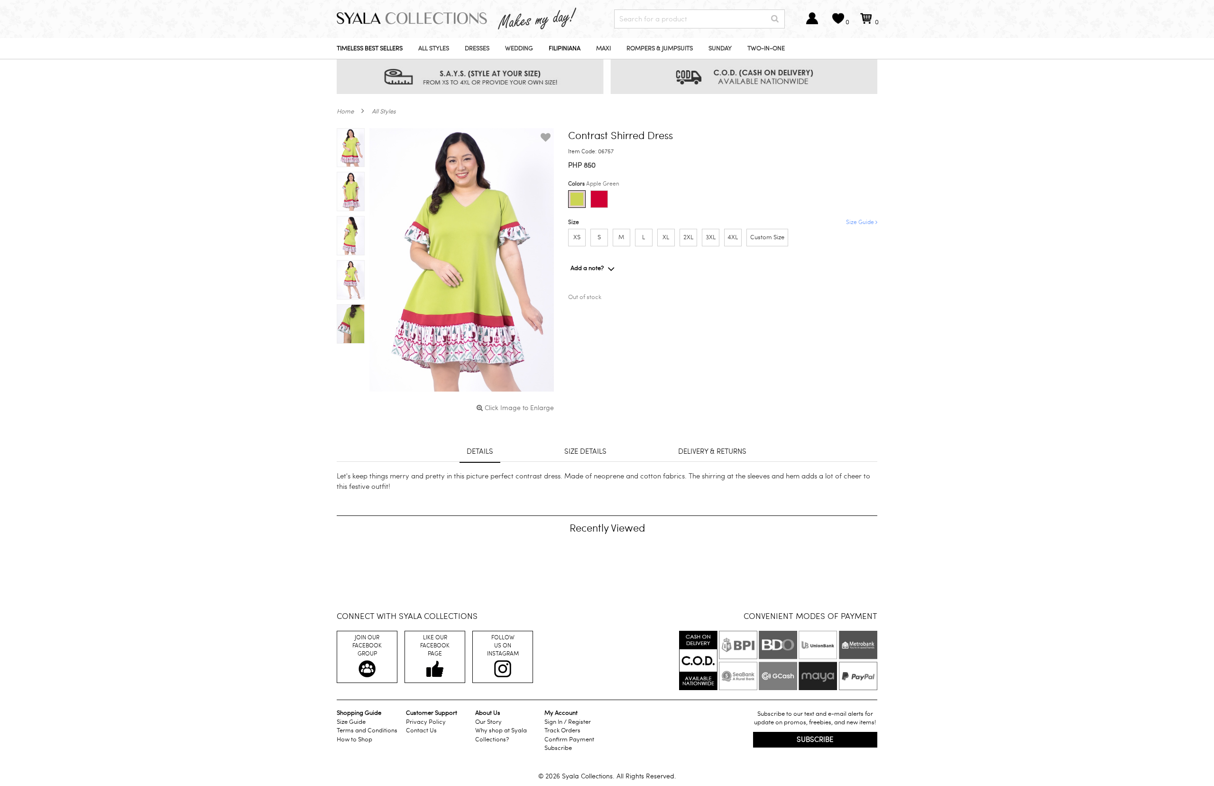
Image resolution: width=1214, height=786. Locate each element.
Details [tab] (480, 451)
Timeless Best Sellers (370, 48)
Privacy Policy (426, 722)
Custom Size (767, 237)
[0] (866, 22)
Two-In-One (766, 48)
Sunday (720, 48)
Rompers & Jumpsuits (659, 48)
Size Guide (860, 222)
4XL (732, 237)
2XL (688, 237)
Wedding (519, 48)
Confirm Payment (569, 739)
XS (576, 237)
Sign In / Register (567, 722)
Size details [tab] (585, 451)
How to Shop (354, 739)
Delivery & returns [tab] (712, 451)
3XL (711, 237)
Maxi (603, 48)
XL (665, 237)
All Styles (433, 48)
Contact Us (421, 730)
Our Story (488, 722)
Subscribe (558, 748)
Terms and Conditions (367, 730)
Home (345, 111)
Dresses (477, 48)
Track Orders (562, 730)
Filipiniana (564, 48)
